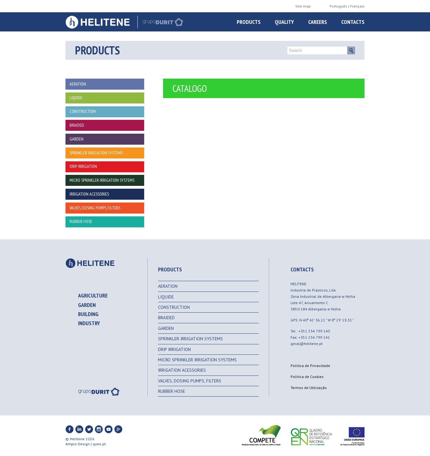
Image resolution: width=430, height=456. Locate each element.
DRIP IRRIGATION (174, 349)
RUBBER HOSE (171, 391)
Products (249, 21)
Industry (89, 323)
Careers (317, 21)
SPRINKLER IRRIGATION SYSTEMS (190, 339)
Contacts (353, 21)
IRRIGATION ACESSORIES (182, 370)
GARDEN (166, 328)
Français (357, 6)
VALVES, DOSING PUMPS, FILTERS (189, 381)
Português (338, 6)
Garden (87, 305)
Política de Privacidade (310, 365)
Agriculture (93, 295)
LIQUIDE (166, 297)
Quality (284, 21)
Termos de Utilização (309, 387)
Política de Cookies (307, 376)
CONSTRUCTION (174, 307)
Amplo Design (77, 444)
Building (88, 314)
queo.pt (99, 444)
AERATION (168, 286)
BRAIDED (166, 317)
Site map (303, 6)
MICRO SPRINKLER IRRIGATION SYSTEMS (197, 360)
